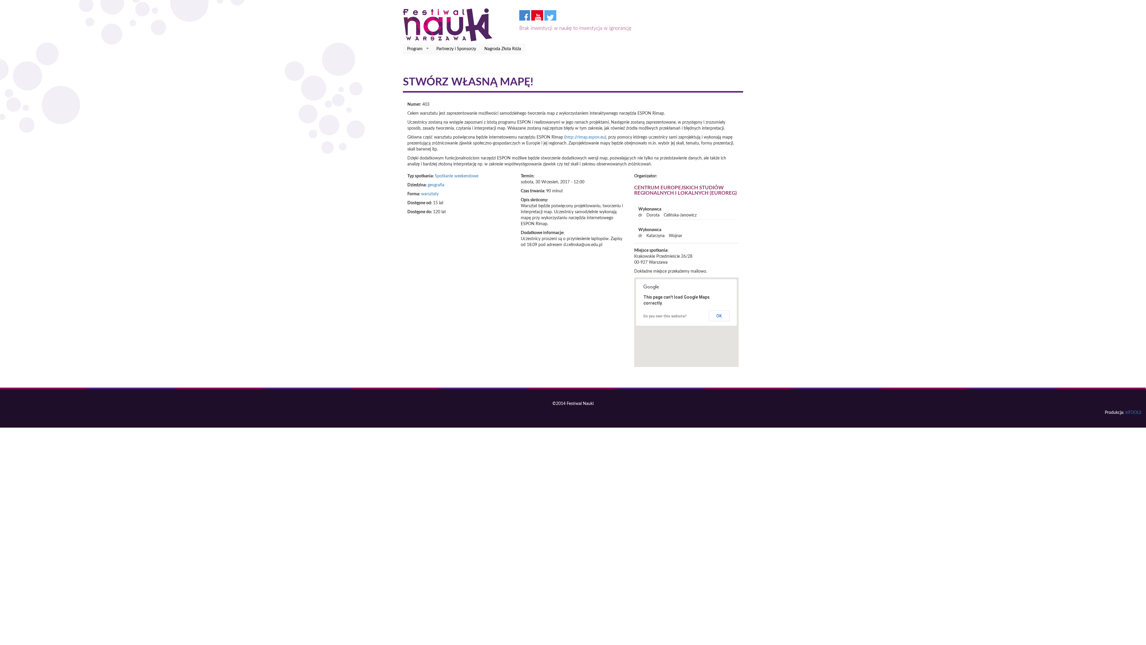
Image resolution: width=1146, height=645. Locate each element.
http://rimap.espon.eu (585, 137)
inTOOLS (1133, 413)
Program (413, 49)
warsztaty (430, 194)
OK (719, 316)
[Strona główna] (450, 24)
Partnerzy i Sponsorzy (456, 49)
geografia (436, 185)
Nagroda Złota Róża (502, 49)
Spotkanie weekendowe (456, 176)
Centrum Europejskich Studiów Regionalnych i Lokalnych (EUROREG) (685, 190)
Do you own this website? (665, 316)
